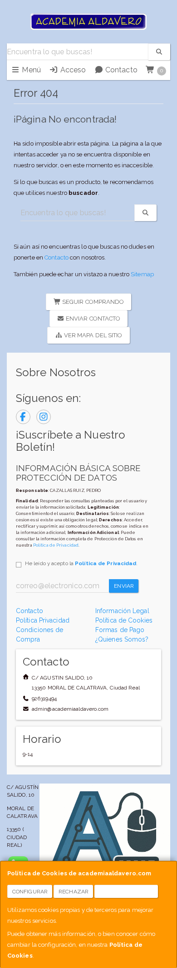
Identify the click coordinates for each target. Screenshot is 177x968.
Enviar (124, 586)
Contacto (120, 70)
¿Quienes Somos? (122, 639)
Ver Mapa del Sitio (93, 335)
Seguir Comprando (92, 301)
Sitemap (142, 274)
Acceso (72, 70)
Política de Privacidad (56, 545)
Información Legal (122, 610)
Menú (30, 70)
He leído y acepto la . (81, 563)
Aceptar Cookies (126, 891)
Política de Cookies (123, 620)
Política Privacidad (42, 620)
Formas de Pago (119, 629)
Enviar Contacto (92, 318)
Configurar (30, 891)
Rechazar (73, 891)
